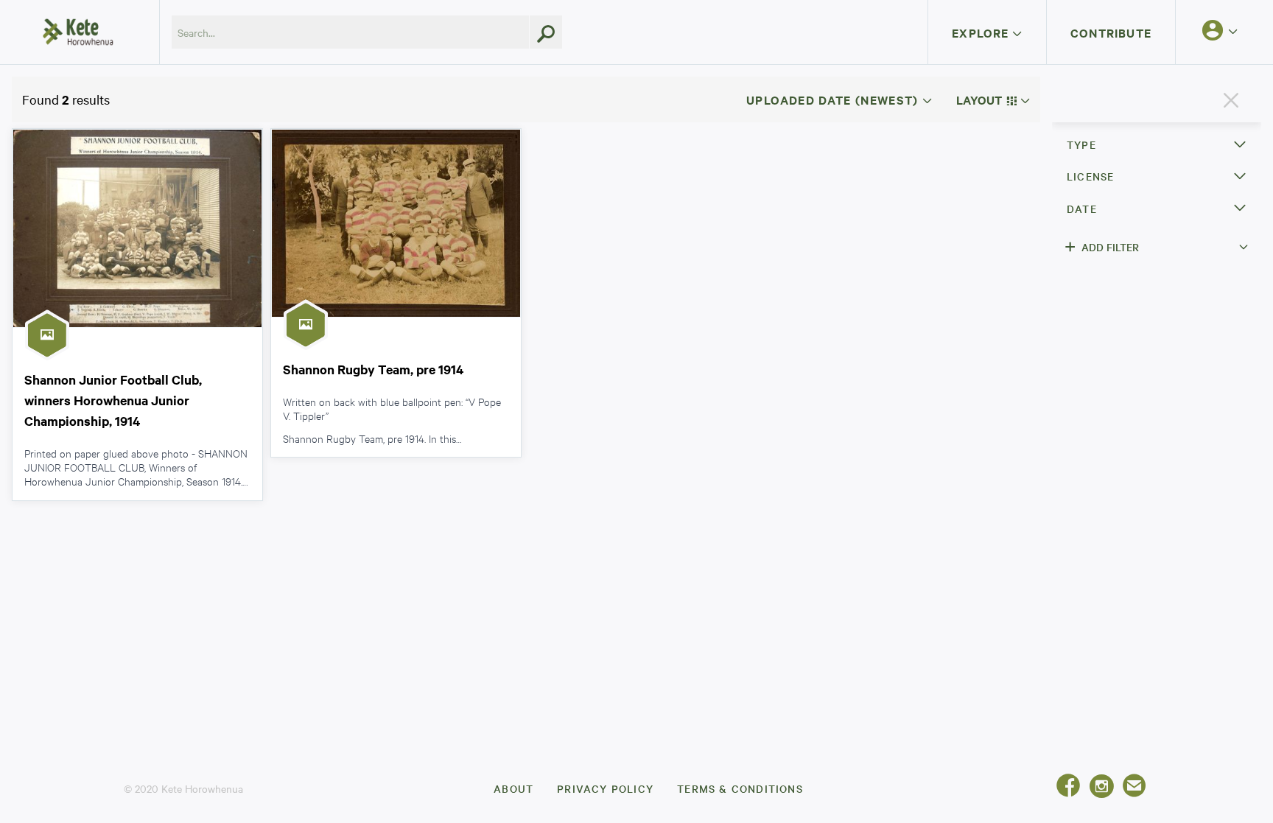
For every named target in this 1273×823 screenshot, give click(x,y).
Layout (980, 99)
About (513, 788)
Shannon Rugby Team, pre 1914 (373, 369)
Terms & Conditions (740, 788)
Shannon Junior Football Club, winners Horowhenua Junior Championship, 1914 (113, 400)
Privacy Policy (605, 788)
